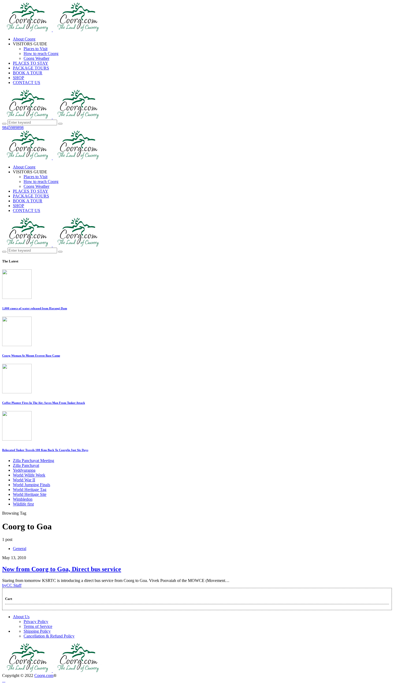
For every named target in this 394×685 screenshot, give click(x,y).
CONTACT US (26, 82)
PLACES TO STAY (30, 63)
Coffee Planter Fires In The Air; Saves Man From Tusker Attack (43, 402)
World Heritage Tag (29, 489)
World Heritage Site (29, 494)
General (19, 548)
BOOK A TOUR (27, 73)
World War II (24, 480)
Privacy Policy (36, 621)
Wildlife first (23, 504)
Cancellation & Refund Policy (49, 636)
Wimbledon (22, 499)
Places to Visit (35, 48)
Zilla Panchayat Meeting (33, 460)
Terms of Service (38, 626)
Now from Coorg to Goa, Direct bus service (61, 569)
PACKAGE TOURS (31, 68)
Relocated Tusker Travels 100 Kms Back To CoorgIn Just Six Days (45, 450)
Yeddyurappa (24, 470)
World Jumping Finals (31, 484)
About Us (21, 616)
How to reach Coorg (41, 53)
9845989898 (13, 127)
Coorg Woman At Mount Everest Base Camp (31, 355)
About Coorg (24, 39)
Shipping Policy (37, 631)
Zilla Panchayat (26, 465)
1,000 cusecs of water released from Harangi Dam (34, 308)
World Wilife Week (29, 475)
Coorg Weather (36, 58)
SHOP (18, 77)
